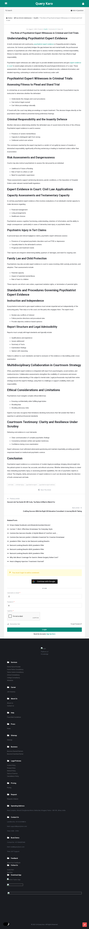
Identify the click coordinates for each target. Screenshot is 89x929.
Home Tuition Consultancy (15, 669)
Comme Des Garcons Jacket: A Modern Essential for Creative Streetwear (37, 537)
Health (46, 29)
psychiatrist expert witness (47, 484)
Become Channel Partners (15, 751)
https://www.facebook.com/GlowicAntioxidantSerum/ (30, 525)
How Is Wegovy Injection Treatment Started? (27, 561)
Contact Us (10, 706)
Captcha (10, 611)
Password (11, 602)
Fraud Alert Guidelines (14, 717)
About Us (10, 703)
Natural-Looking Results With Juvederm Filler (27, 545)
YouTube (9, 872)
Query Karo (44, 3)
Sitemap (9, 740)
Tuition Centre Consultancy (15, 672)
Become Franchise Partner (15, 754)
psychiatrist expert (31, 484)
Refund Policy (11, 771)
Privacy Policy (11, 768)
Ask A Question (78, 10)
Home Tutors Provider (14, 667)
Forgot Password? (76, 624)
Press (9, 728)
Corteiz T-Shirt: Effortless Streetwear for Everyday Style (31, 529)
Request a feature (12, 799)
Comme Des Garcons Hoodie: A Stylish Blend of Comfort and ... (34, 533)
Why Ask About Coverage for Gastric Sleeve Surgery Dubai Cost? (34, 557)
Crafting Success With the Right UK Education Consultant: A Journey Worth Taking (52, 511)
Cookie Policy (11, 765)
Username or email (13, 593)
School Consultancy (13, 675)
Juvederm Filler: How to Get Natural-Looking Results (29, 541)
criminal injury (20, 484)
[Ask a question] (84, 924)
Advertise (10, 680)
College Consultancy (13, 677)
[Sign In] (83, 3)
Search (9, 10)
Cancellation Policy (13, 776)
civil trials (10, 484)
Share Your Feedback (13, 863)
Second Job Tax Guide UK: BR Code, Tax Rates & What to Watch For (31, 502)
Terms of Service (12, 773)
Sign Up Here (50, 634)
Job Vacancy (11, 692)
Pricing (9, 787)
